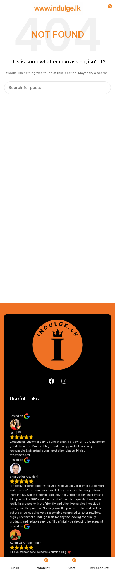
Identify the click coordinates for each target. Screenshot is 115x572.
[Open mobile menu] (6, 8)
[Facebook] (51, 381)
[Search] (104, 87)
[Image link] (57, 344)
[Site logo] (57, 8)
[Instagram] (64, 381)
